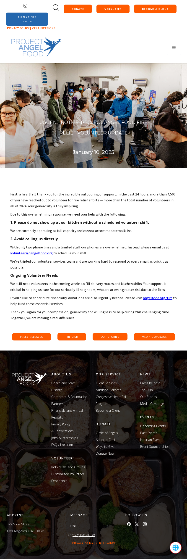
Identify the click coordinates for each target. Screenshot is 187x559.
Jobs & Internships (64, 438)
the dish (71, 337)
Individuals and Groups (68, 467)
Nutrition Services (108, 390)
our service (108, 374)
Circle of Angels (107, 433)
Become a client (155, 9)
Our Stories (148, 397)
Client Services (106, 383)
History (56, 390)
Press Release (150, 383)
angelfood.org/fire (157, 297)
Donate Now (105, 453)
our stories (110, 337)
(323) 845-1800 (83, 535)
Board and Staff (63, 383)
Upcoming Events (153, 426)
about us (61, 374)
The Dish (146, 390)
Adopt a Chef (105, 440)
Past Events (148, 433)
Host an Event (150, 440)
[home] (36, 47)
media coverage (154, 337)
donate (78, 9)
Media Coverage (152, 403)
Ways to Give (105, 446)
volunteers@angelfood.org (31, 253)
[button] (174, 48)
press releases (31, 337)
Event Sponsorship (154, 446)
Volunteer (113, 9)
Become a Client (108, 410)
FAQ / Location (62, 445)
